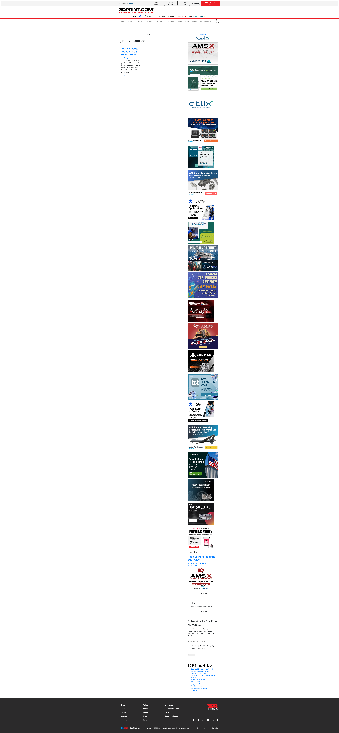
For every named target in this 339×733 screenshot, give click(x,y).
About (194, 21)
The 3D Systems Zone (198, 679)
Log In (155, 2)
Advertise (195, 3)
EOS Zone (194, 677)
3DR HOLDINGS (164, 728)
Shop (187, 21)
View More (203, 593)
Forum (145, 712)
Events (123, 712)
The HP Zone (195, 682)
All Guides (194, 690)
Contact (146, 720)
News (122, 21)
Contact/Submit (205, 21)
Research (139, 21)
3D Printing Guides (200, 665)
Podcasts (149, 21)
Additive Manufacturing (174, 709)
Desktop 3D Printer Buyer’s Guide (202, 669)
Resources (159, 21)
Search (217, 22)
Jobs (180, 21)
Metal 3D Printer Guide (198, 673)
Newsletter (171, 21)
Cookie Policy (213, 728)
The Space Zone (196, 686)
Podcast (146, 705)
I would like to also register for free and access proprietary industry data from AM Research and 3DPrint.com (203, 646)
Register (155, 4)
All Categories (152, 35)
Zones (130, 21)
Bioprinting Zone (196, 684)
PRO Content (184, 3)
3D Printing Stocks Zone (199, 688)
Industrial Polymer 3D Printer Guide (203, 675)
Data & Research (171, 3)
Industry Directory (172, 716)
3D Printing (169, 712)
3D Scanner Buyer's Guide (200, 671)
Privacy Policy (201, 728)
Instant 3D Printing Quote (210, 3)
